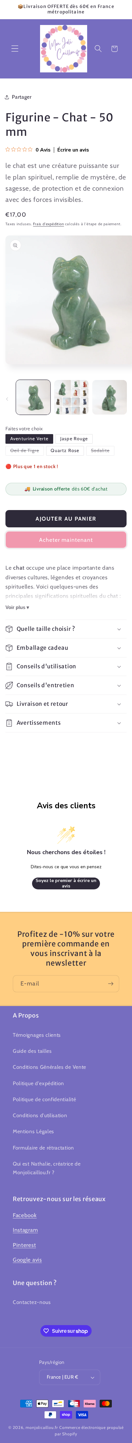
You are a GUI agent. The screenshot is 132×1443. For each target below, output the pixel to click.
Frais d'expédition (48, 224)
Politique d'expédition (38, 1083)
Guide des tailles (32, 1051)
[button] (15, 49)
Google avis (27, 1259)
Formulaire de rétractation (43, 1147)
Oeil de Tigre (27, 450)
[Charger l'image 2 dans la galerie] (71, 397)
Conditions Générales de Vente (49, 1067)
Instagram (25, 1229)
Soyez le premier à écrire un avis (66, 883)
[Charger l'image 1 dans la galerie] (33, 397)
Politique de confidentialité (44, 1099)
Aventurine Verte (29, 438)
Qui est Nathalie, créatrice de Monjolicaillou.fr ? (47, 1167)
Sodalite (102, 450)
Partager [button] (22, 97)
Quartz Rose (65, 450)
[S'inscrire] (111, 984)
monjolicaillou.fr (42, 1427)
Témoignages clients (37, 1035)
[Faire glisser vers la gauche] (7, 399)
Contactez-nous (32, 1302)
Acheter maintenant (66, 539)
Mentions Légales (33, 1131)
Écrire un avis (73, 150)
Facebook (25, 1215)
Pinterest (24, 1244)
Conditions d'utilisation (40, 1115)
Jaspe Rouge (74, 438)
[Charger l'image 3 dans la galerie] (109, 397)
